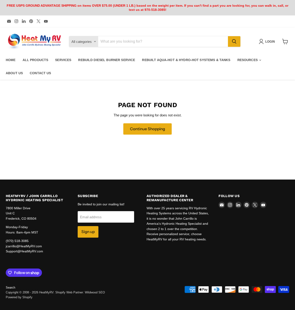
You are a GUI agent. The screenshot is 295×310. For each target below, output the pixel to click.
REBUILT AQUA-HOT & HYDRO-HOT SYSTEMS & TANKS (186, 60)
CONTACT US (40, 73)
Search (10, 287)
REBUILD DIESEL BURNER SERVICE (106, 60)
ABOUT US (14, 73)
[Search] (234, 41)
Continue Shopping (147, 129)
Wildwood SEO (95, 292)
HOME (11, 60)
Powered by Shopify (19, 297)
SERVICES (63, 60)
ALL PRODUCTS (35, 60)
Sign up (88, 231)
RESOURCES (248, 60)
